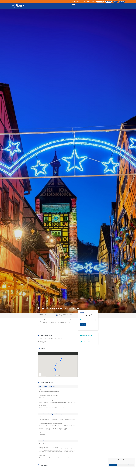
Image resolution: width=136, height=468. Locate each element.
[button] (124, 6)
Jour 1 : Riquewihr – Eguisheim (47, 386)
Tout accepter (112, 464)
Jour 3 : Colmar (43, 441)
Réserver (83, 324)
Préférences (130, 464)
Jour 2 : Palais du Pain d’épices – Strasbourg (50, 414)
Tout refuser (121, 464)
